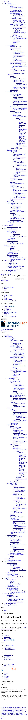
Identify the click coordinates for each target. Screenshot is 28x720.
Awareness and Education (16, 106)
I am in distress (13, 178)
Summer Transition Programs (14, 227)
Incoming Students (8, 225)
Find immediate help (18, 179)
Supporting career (11, 264)
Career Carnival (17, 50)
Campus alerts (7, 309)
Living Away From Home (16, 269)
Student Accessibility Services (14, 203)
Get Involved (13, 77)
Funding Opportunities (12, 256)
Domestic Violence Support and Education (20, 101)
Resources (12, 111)
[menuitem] (15, 2)
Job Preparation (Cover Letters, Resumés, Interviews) (17, 62)
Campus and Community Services (21, 164)
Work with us (10, 252)
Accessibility (10, 262)
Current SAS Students (15, 210)
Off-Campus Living (12, 201)
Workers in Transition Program (17, 259)
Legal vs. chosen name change (22, 121)
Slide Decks (13, 232)
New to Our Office (14, 208)
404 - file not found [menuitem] (8, 613)
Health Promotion (14, 186)
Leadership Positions (18, 80)
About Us (12, 213)
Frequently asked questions (20, 143)
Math (11, 9)
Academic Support (11, 4)
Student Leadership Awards (20, 78)
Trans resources (17, 115)
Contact (12, 6)
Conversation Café (17, 14)
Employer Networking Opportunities (18, 53)
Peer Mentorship (14, 90)
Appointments (16, 167)
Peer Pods (15, 44)
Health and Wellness (12, 150)
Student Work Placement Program (18, 257)
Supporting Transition (12, 267)
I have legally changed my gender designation (22, 134)
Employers (6, 245)
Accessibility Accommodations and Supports (18, 216)
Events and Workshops (18, 194)
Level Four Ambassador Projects (21, 83)
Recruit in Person (11, 246)
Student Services (8, 3)
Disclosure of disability (15, 220)
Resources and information (10, 301)
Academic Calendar (8, 295)
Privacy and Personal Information (18, 211)
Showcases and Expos (15, 250)
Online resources (20, 162)
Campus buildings (8, 655)
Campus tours (7, 657)
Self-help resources (17, 161)
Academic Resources (12, 229)
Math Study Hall (17, 10)
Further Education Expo (19, 55)
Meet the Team (16, 206)
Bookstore (6, 308)
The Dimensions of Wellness (20, 190)
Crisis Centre (7, 311)
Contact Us (6, 2)
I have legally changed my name (22, 125)
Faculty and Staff (8, 228)
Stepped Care (16, 174)
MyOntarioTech (8, 299)
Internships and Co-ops (15, 46)
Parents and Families (9, 260)
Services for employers (9, 649)
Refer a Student (10, 242)
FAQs (14, 153)
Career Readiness (11, 45)
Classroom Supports (12, 231)
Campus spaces (17, 112)
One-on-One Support (15, 48)
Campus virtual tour (8, 659)
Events (11, 49)
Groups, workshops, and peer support (19, 155)
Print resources (16, 234)
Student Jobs (16, 42)
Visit (5, 290)
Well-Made (19, 196)
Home (5, 610)
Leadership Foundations (19, 88)
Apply (5, 285)
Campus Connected (21, 157)
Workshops (12, 69)
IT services (6, 313)
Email (5, 298)
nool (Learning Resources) (16, 7)
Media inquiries (7, 648)
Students (12, 222)
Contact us (6, 635)
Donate (5, 288)
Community (10, 74)
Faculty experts (7, 647)
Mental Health (13, 151)
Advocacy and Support (15, 94)
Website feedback (8, 638)
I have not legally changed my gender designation (23, 139)
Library (5, 315)
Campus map (7, 656)
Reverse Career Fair (18, 60)
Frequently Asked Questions (17, 218)
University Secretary (9, 665)
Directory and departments (10, 312)
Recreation (12, 182)
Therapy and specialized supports (21, 169)
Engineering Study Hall (19, 23)
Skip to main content (6, 274)
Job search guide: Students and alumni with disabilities (19, 65)
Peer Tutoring (16, 41)
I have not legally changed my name (23, 129)
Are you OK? (16, 95)
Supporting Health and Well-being (15, 266)
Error (5, 611)
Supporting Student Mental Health (15, 243)
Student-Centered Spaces (16, 148)
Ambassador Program (18, 81)
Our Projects (16, 192)
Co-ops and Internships (12, 255)
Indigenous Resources (12, 241)
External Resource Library (19, 193)
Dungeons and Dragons (19, 73)
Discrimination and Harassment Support (18, 99)
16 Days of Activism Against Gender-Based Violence (20, 108)
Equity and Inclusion (12, 91)
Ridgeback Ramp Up (18, 25)
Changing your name (18, 97)
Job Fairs (15, 59)
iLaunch (15, 57)
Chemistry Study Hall (18, 20)
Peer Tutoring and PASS (16, 37)
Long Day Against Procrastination (17, 30)
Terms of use (7, 637)
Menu (2, 607)
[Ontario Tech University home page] (14, 328)
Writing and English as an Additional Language (16, 12)
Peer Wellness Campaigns (19, 197)
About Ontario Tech (9, 664)
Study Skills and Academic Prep (18, 24)
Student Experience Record (20, 87)
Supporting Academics (12, 263)
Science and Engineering (16, 18)
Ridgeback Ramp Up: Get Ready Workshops (19, 27)
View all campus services (10, 316)
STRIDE (15, 35)
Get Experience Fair (18, 56)
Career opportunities (9, 287)
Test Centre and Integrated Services (15, 221)
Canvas (5, 296)
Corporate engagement (12, 253)
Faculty (12, 224)
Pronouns (15, 113)
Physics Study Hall (17, 21)
